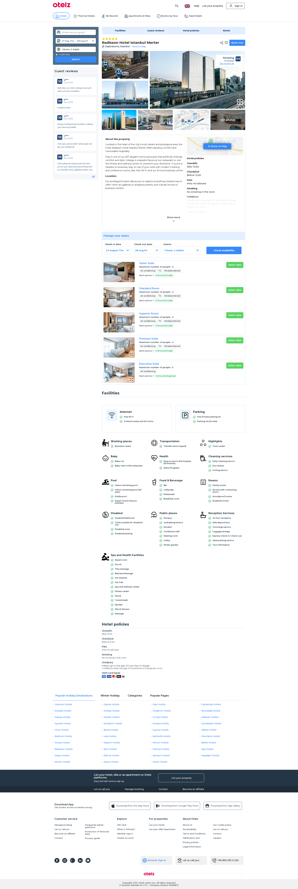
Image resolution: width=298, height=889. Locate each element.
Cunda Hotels (160, 717)
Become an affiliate (193, 789)
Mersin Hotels (161, 742)
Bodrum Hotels (63, 736)
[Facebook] (56, 860)
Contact (163, 789)
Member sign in (125, 833)
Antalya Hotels (63, 710)
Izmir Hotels (62, 729)
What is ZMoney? (126, 829)
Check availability (224, 250)
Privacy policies (191, 842)
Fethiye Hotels (161, 749)
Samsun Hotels (161, 755)
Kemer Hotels (62, 761)
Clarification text (191, 838)
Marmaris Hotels (210, 736)
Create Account (125, 838)
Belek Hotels (208, 742)
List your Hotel (156, 825)
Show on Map (219, 146)
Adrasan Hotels (210, 717)
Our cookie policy (222, 825)
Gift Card (121, 825)
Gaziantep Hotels (211, 704)
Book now (237, 42)
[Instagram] (64, 860)
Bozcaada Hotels (210, 710)
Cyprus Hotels (161, 729)
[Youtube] (88, 860)
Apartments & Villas (139, 16)
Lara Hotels (110, 736)
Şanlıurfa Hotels (161, 736)
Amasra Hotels (161, 723)
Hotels (63, 16)
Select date (234, 264)
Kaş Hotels (207, 749)
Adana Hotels (209, 729)
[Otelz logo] (61, 6)
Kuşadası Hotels (210, 755)
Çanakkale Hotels (211, 723)
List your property (212, 6)
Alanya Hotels (62, 717)
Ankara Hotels (112, 710)
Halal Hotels (195, 16)
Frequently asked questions (94, 826)
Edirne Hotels (111, 755)
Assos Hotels (111, 761)
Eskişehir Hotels (113, 723)
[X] (72, 860)
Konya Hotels (62, 742)
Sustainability (189, 829)
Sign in (239, 6)
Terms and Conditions (194, 833)
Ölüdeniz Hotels (162, 710)
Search (76, 59)
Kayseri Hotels (112, 742)
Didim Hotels (160, 761)
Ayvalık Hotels (63, 723)
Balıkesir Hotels (64, 749)
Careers (217, 838)
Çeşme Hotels (111, 704)
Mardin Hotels (112, 717)
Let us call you (102, 789)
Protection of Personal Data (97, 832)
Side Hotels (159, 704)
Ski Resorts (112, 16)
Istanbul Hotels (63, 704)
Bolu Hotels (110, 749)
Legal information (192, 847)
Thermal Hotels (86, 16)
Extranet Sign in (157, 860)
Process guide (92, 838)
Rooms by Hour (169, 16)
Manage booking (134, 789)
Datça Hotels (62, 755)
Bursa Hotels (111, 729)
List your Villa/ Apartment (162, 829)
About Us (187, 825)
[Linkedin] (80, 860)
